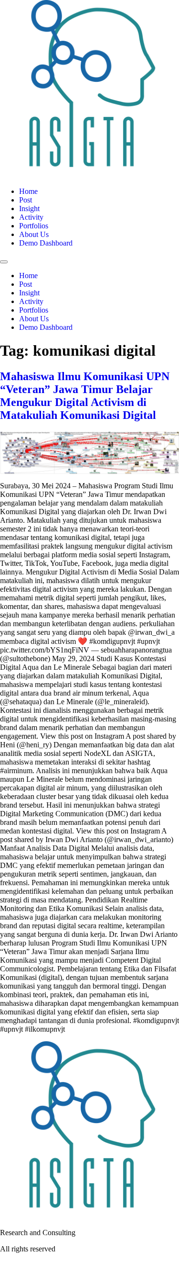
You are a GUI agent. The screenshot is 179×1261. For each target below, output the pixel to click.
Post (25, 200)
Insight (29, 208)
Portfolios (33, 226)
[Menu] (4, 261)
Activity (31, 217)
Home (28, 191)
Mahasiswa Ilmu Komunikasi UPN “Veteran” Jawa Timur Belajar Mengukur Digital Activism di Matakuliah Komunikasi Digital (84, 395)
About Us (34, 234)
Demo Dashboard (46, 243)
